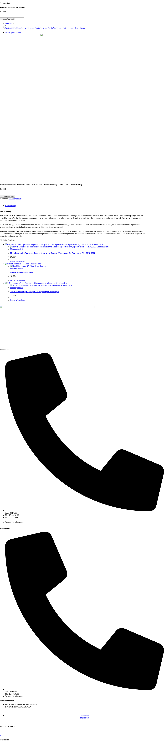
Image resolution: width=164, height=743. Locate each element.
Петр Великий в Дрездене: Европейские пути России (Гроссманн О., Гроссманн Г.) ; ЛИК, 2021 (52, 253)
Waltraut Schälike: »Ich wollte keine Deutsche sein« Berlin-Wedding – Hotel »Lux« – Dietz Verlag (45, 28)
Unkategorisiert (15, 199)
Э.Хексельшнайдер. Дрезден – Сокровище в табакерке (34, 292)
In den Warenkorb (7, 19)
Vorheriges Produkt (13, 32)
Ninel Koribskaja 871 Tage (21, 272)
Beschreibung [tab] (10, 206)
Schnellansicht (97, 244)
